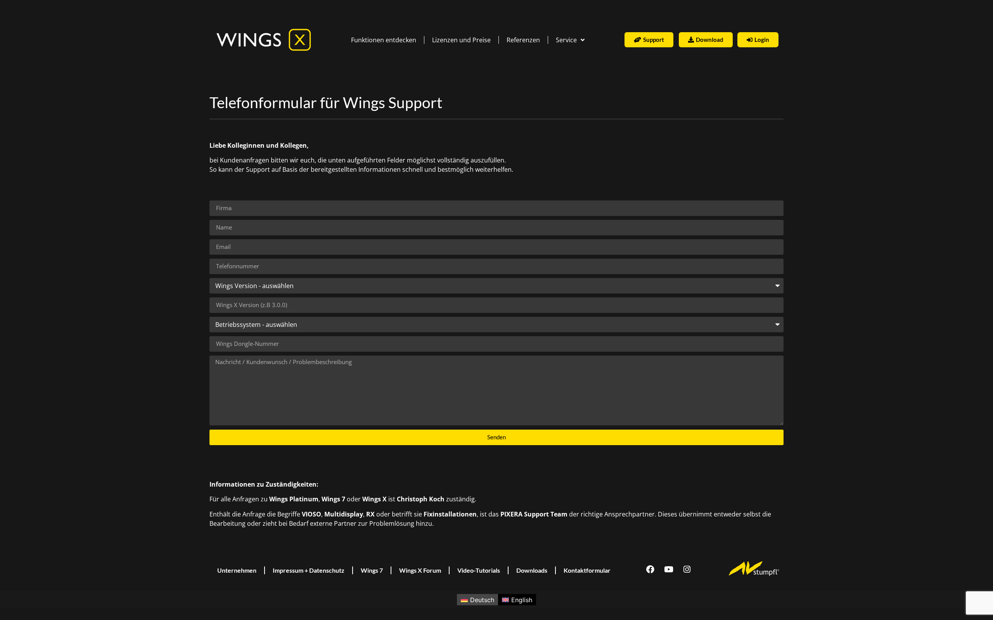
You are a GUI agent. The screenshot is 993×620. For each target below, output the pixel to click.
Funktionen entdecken (383, 40)
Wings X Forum (420, 570)
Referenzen (523, 40)
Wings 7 (372, 570)
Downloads (531, 570)
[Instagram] (687, 569)
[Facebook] (650, 569)
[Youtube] (669, 569)
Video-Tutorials (478, 570)
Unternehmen (236, 570)
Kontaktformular (587, 570)
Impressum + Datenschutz (308, 570)
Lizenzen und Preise (461, 40)
